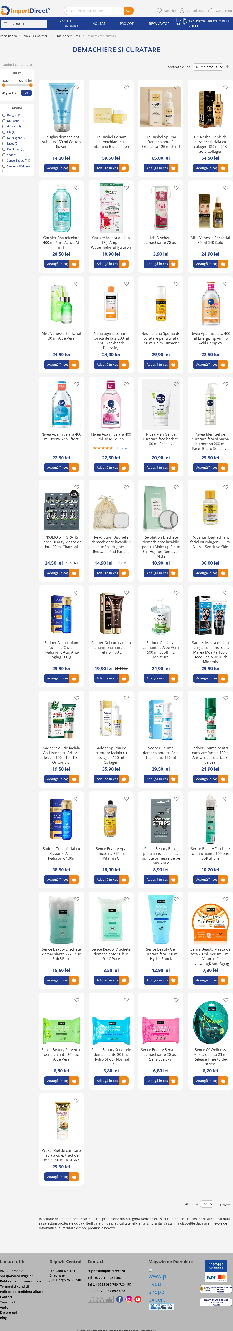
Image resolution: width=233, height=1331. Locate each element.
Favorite (170, 10)
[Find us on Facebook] (119, 1299)
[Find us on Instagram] (128, 1299)
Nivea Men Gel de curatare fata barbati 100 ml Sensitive (161, 439)
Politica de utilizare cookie (20, 1281)
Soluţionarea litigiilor (16, 1276)
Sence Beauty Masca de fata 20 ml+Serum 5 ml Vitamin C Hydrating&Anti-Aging (210, 956)
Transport (7, 1302)
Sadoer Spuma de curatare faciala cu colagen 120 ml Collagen (111, 755)
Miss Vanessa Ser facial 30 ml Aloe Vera (61, 336)
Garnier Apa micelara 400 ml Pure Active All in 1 (61, 242)
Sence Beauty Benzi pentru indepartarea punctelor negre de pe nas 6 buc (161, 855)
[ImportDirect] (25, 10)
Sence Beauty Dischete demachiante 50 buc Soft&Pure (111, 954)
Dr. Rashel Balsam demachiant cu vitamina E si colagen (111, 142)
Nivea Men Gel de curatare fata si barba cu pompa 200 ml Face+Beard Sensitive (210, 441)
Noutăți (99, 23)
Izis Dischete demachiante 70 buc (160, 240)
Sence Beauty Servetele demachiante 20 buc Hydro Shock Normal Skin (111, 1056)
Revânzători (159, 23)
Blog (3, 1318)
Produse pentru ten (68, 36)
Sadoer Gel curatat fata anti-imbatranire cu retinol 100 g (111, 647)
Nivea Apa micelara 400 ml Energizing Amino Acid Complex (210, 338)
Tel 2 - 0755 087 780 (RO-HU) (109, 1284)
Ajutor (5, 1307)
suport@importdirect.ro (106, 1271)
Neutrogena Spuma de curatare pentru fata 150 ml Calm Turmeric (160, 338)
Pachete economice (69, 23)
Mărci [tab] (17, 107)
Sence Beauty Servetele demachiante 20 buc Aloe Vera (61, 1054)
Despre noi (8, 1312)
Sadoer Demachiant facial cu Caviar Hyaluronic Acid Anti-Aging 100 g (61, 649)
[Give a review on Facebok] (101, 1299)
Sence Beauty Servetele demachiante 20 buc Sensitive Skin (161, 1054)
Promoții (127, 23)
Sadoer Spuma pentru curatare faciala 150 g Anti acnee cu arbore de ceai (210, 755)
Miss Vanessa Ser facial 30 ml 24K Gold (210, 240)
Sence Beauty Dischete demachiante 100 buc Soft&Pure (210, 853)
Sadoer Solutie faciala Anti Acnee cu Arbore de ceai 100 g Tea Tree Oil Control (61, 755)
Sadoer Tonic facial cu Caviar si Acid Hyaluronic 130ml (61, 853)
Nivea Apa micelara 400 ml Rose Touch (111, 436)
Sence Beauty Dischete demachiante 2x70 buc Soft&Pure (61, 954)
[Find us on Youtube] (137, 1299)
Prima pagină (8, 36)
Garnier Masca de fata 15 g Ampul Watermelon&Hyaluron (111, 242)
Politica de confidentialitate (21, 1291)
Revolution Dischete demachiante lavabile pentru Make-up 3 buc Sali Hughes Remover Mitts (161, 547)
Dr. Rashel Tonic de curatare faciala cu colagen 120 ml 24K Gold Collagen (210, 144)
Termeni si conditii (14, 1286)
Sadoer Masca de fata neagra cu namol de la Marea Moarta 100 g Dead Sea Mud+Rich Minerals (210, 652)
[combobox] (99, 11)
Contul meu (195, 10)
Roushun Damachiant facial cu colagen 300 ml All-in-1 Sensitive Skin (210, 542)
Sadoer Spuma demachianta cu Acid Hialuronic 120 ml (161, 752)
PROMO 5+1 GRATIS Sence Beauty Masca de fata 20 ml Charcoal (61, 542)
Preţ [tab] (17, 73)
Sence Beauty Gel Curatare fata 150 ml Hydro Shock (160, 954)
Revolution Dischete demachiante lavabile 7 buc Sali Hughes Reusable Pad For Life (111, 544)
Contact (6, 1297)
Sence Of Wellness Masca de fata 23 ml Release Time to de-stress (210, 1056)
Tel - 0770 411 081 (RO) (105, 1277)
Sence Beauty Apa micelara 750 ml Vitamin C (111, 853)
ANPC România (11, 1271)
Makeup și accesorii (36, 36)
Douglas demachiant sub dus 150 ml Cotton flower (61, 142)
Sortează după (179, 67)
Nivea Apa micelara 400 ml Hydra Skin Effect (61, 436)
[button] (75, 87)
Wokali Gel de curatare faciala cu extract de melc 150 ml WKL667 (61, 1155)
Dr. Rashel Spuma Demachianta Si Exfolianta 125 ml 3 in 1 (160, 142)
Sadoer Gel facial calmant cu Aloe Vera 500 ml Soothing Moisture (161, 649)
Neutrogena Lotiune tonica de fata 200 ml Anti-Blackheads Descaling (111, 340)
